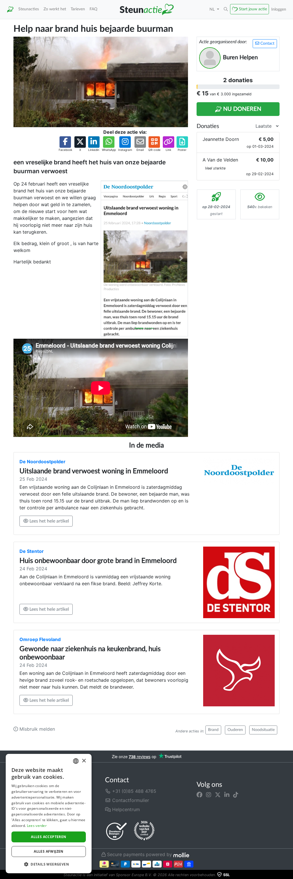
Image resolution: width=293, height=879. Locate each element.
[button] (225, 9)
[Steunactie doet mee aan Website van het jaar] (144, 831)
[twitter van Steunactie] (218, 794)
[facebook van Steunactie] (199, 794)
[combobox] (76, 761)
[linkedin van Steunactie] (226, 794)
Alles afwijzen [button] (49, 851)
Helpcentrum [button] (125, 809)
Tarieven (78, 9)
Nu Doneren (241, 109)
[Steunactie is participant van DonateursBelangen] (116, 831)
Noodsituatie (263, 730)
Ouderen (235, 730)
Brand (213, 730)
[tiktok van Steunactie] (235, 794)
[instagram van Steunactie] (208, 794)
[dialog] (49, 813)
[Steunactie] (10, 9)
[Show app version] (289, 875)
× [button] (84, 761)
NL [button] (212, 9)
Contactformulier (130, 800)
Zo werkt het (54, 9)
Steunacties (28, 9)
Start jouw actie (253, 9)
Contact (266, 44)
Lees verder (37, 825)
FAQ (93, 9)
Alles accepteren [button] (48, 836)
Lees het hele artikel (48, 521)
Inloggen (278, 9)
